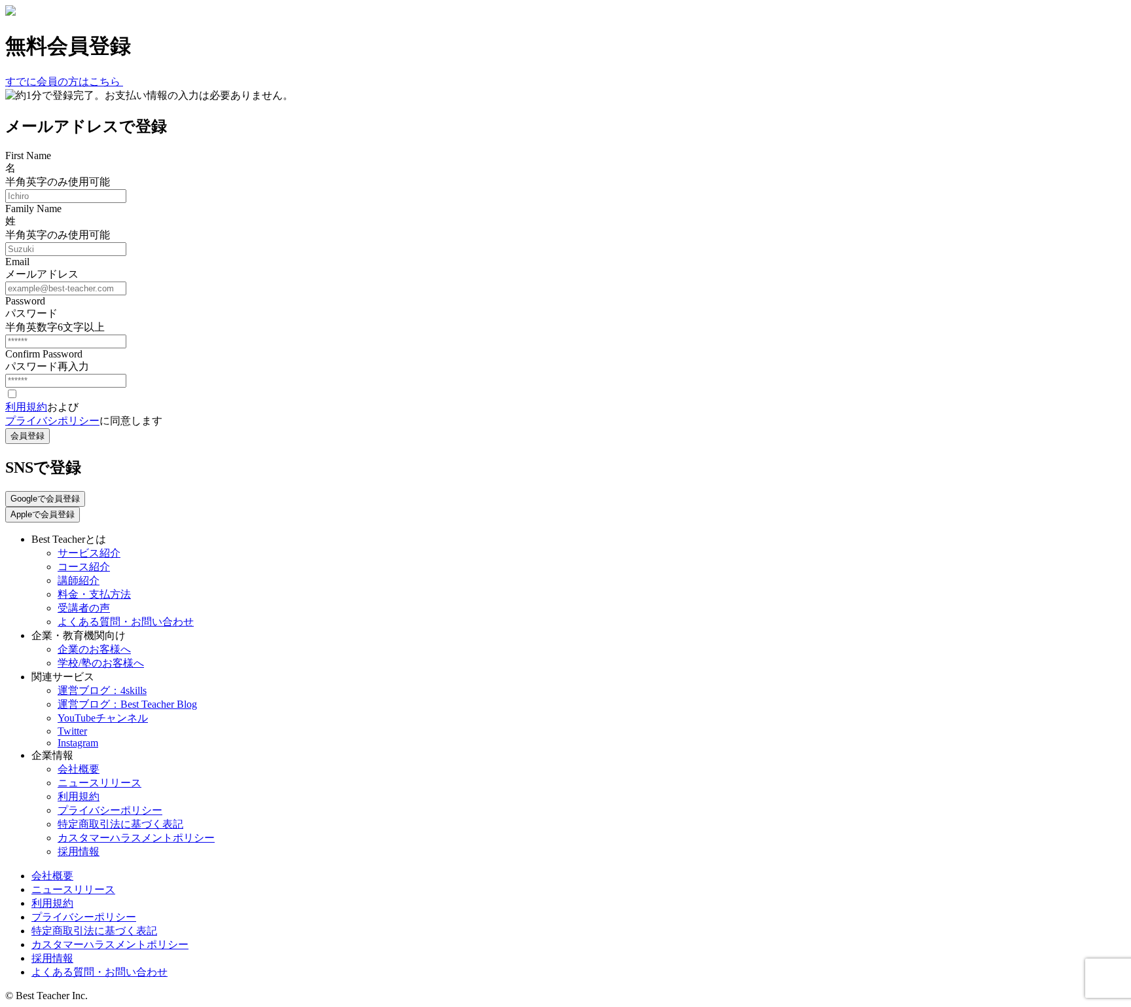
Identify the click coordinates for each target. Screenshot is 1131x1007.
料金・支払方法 (94, 594)
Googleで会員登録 (45, 499)
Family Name (33, 208)
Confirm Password (43, 353)
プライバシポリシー (52, 420)
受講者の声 (84, 607)
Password (25, 300)
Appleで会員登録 (42, 514)
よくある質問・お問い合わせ (126, 621)
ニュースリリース (99, 782)
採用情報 (78, 851)
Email (17, 261)
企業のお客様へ (94, 649)
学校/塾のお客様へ (101, 662)
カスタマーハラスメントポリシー (136, 837)
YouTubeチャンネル (103, 717)
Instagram (78, 742)
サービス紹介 (89, 552)
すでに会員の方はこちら (64, 81)
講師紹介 (78, 580)
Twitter (72, 731)
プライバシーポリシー (110, 810)
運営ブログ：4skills (102, 690)
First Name (28, 155)
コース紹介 (84, 566)
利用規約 (26, 406)
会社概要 (78, 769)
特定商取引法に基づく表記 (120, 824)
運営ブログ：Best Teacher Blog (127, 704)
